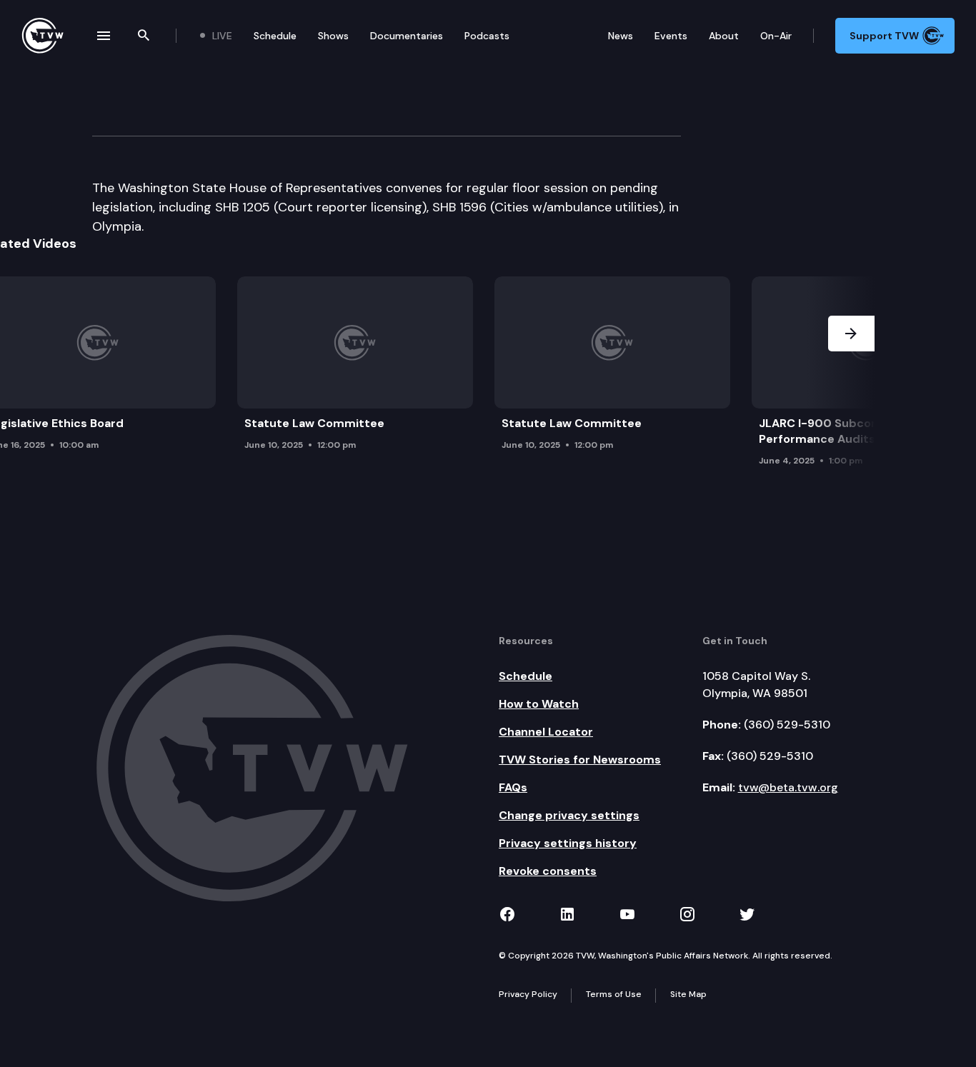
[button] (851, 376)
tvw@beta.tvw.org (788, 787)
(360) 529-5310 (787, 724)
